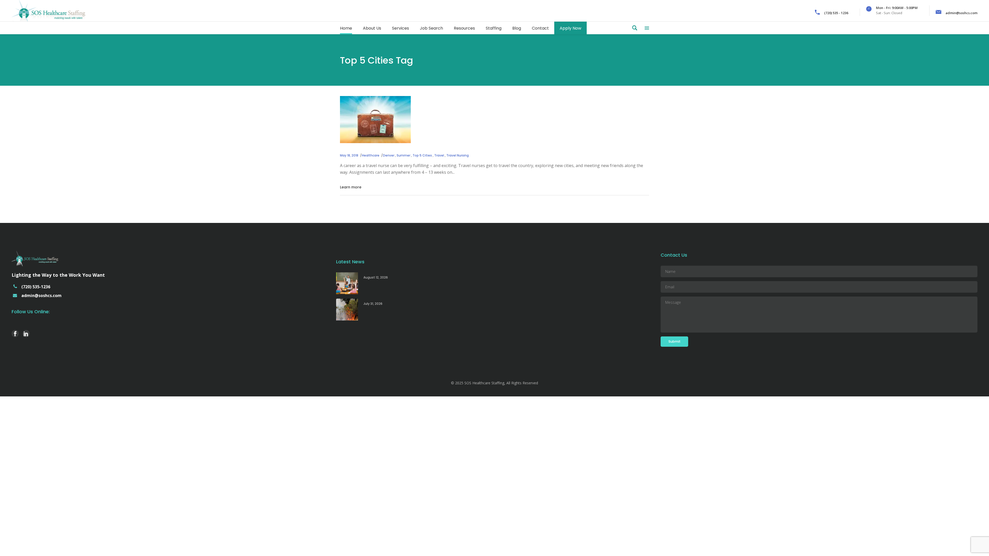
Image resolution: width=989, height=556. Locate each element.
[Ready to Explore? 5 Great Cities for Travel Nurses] (375, 119)
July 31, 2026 (372, 303)
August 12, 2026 (375, 277)
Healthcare (370, 155)
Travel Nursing (457, 155)
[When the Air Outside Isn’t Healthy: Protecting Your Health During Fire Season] (347, 309)
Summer (403, 155)
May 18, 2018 (349, 155)
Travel (439, 155)
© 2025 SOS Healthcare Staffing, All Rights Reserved (494, 382)
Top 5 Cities (422, 155)
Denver (388, 155)
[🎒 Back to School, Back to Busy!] (347, 283)
